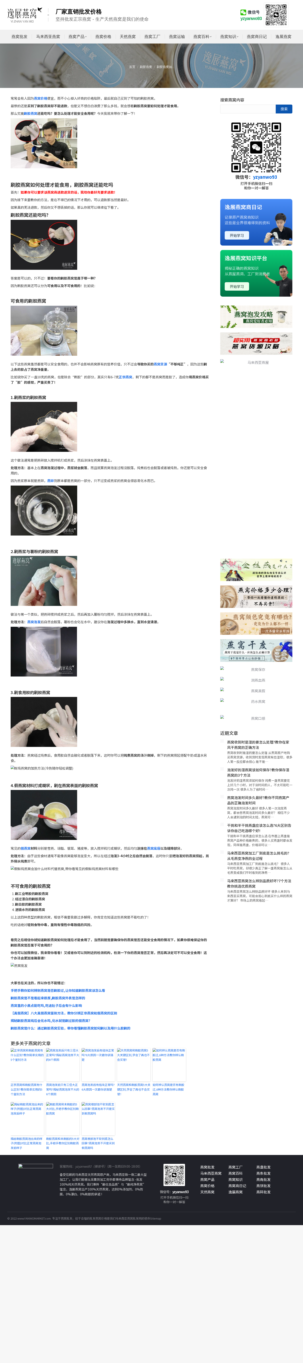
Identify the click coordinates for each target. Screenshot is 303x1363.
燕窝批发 (207, 1167)
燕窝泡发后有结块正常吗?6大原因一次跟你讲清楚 (98, 1087)
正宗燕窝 (125, 377)
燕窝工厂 (235, 1167)
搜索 (284, 109)
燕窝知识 (235, 1179)
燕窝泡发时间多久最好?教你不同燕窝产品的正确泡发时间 (258, 745)
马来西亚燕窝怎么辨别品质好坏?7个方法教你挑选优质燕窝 (259, 829)
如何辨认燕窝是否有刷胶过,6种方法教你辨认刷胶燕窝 (168, 1089)
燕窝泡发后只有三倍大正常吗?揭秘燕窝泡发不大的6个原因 (62, 1089)
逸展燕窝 (235, 1191)
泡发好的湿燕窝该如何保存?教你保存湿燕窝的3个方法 (258, 718)
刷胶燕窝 (30, 113)
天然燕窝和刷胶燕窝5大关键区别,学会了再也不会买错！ (133, 1089)
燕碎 (50, 480)
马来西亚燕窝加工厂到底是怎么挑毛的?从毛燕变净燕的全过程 (258, 801)
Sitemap (155, 1218)
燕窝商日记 (237, 1185)
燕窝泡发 (34, 621)
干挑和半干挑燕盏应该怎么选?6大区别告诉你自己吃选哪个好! (259, 773)
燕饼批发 (263, 1185)
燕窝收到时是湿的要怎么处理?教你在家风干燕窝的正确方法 (258, 690)
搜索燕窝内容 (232, 100)
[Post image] (222, 686)
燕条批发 (263, 1173)
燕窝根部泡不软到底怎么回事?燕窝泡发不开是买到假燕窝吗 (98, 1143)
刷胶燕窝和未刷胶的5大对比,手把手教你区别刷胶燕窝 (62, 1143)
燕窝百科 (235, 1173)
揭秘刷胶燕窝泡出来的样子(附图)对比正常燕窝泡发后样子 (26, 1143)
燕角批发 (263, 1179)
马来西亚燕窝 (211, 1173)
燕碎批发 (263, 1191)
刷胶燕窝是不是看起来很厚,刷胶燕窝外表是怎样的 (48, 998)
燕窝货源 (160, 364)
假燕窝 (26, 848)
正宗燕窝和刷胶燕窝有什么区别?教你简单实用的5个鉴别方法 (26, 1089)
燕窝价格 (40, 98)
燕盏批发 (263, 1167)
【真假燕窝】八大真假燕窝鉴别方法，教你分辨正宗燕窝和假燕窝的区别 (64, 1013)
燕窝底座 (153, 848)
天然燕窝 (207, 1191)
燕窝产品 (207, 1179)
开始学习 (237, 235)
